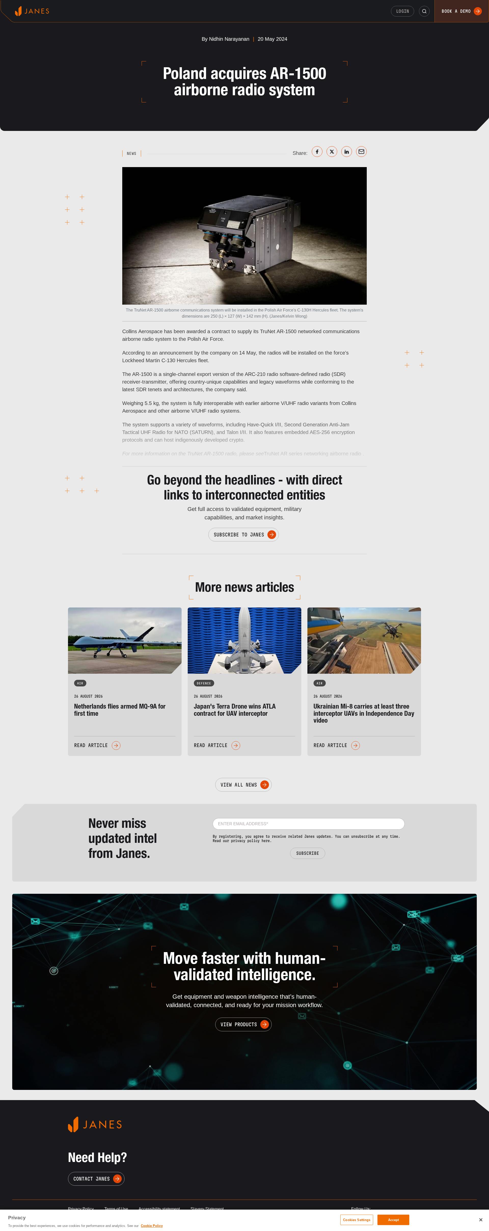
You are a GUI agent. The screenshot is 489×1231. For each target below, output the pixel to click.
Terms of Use (116, 1209)
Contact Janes (91, 1179)
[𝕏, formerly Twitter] (332, 151)
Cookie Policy (152, 1226)
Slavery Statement (207, 1209)
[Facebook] (317, 151)
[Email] (361, 151)
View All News (239, 785)
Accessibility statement (159, 1209)
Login (402, 11)
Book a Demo (456, 11)
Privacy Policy (81, 1209)
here (266, 840)
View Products (239, 1024)
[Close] (480, 1219)
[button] (424, 11)
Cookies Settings (356, 1220)
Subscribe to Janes (239, 534)
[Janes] (32, 11)
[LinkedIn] (346, 151)
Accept (393, 1220)
